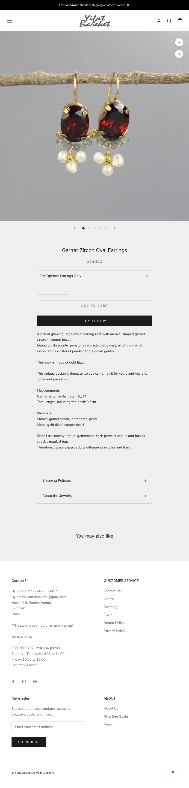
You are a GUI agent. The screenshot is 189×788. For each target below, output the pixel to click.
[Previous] (74, 228)
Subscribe (29, 742)
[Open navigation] (9, 21)
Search (109, 599)
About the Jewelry (57, 495)
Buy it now (94, 321)
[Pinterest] (35, 681)
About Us (111, 708)
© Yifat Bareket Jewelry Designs (33, 772)
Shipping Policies (56, 480)
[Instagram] (24, 681)
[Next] (114, 228)
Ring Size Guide (116, 716)
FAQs (108, 615)
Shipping (111, 607)
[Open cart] (180, 20)
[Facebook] (13, 681)
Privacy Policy (114, 631)
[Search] (169, 20)
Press (108, 724)
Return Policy (114, 622)
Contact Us (112, 591)
